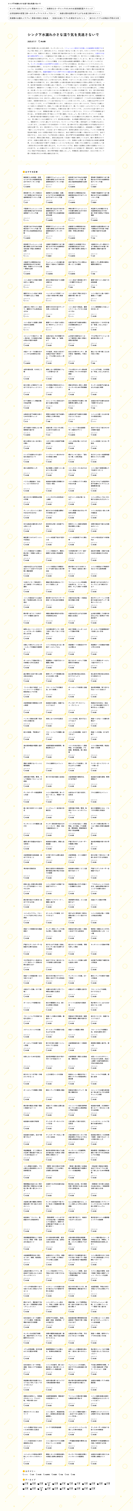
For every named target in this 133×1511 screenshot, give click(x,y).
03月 (49, 1488)
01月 (64, 1483)
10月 (86, 1483)
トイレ (26, 1474)
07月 (26, 1483)
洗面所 (55, 1474)
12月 (71, 1483)
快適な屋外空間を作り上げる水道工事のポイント (80, 13)
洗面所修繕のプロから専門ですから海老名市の (59, 72)
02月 (56, 1483)
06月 (34, 1483)
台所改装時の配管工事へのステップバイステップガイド (33, 13)
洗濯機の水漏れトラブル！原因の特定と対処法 (29, 18)
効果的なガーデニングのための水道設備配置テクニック (70, 8)
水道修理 (47, 1474)
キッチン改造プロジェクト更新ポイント (26, 8)
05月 (41, 1483)
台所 (33, 1474)
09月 (93, 1483)
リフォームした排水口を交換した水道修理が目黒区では (83, 48)
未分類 (43, 41)
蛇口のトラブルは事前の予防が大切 (104, 18)
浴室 (62, 1474)
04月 (49, 1484)
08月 (101, 1483)
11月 (78, 1483)
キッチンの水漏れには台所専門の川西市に (45, 64)
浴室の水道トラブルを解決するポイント (68, 18)
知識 (74, 1474)
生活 (68, 1474)
